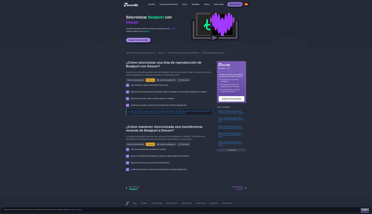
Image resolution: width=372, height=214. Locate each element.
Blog (134, 203)
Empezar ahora (235, 4)
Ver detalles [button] (78, 209)
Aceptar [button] (365, 209)
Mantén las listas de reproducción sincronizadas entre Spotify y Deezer (230, 127)
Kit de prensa (200, 203)
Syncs (184, 4)
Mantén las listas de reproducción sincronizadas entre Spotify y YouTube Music (231, 119)
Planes (206, 4)
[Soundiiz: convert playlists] (127, 203)
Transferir (151, 4)
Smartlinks (196, 4)
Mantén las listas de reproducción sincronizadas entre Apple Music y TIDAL (230, 135)
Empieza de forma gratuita (138, 40)
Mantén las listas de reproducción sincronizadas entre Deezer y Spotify (230, 112)
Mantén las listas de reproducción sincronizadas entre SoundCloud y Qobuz (230, 143)
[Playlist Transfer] (131, 4)
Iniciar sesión (219, 4)
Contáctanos (213, 203)
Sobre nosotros (187, 203)
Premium (150, 80)
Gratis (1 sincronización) (135, 80)
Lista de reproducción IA (169, 4)
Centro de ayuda (157, 203)
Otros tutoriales (232, 150)
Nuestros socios (172, 203)
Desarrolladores (227, 203)
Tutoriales (144, 203)
